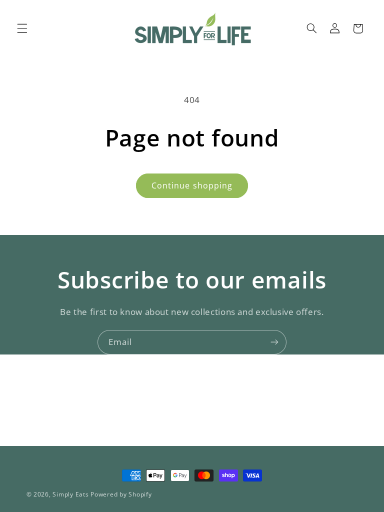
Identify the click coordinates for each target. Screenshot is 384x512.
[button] (22, 28)
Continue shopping (192, 185)
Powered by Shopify (121, 494)
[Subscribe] (274, 342)
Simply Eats (70, 494)
